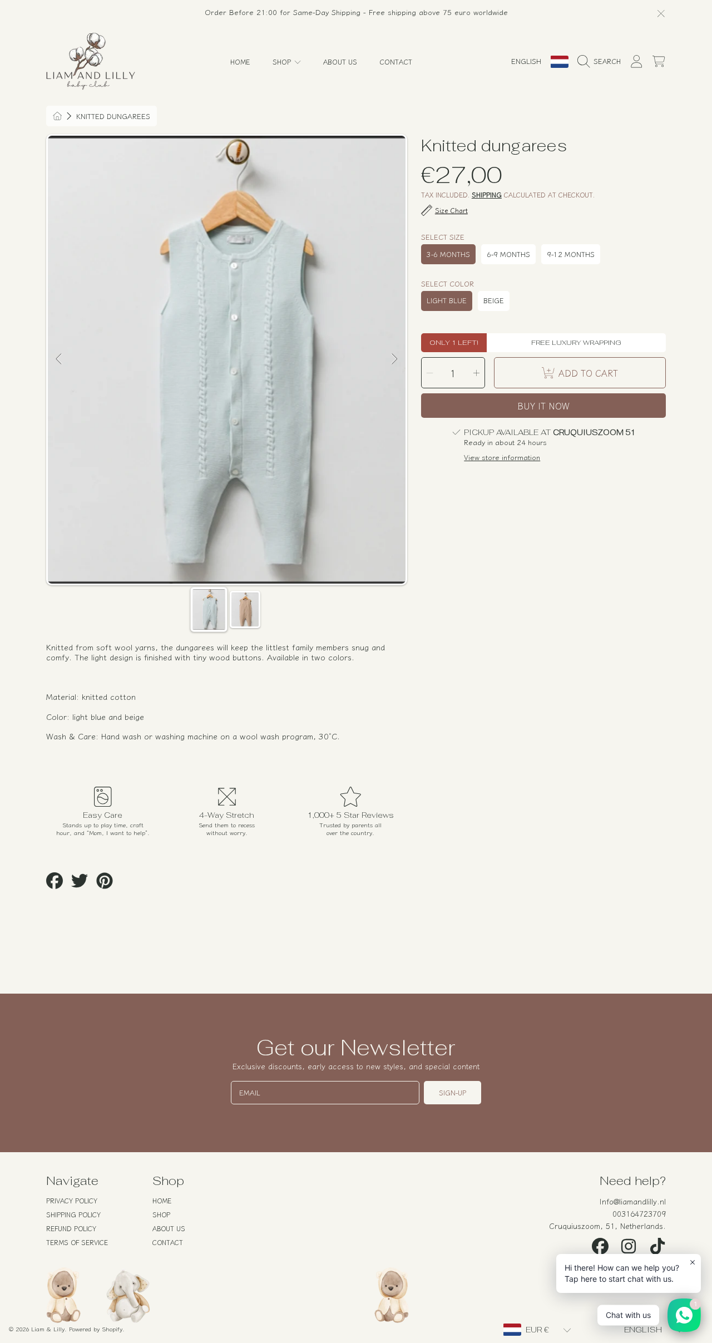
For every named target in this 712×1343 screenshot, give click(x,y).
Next (394, 359)
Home (161, 1200)
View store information (502, 457)
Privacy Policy (71, 1200)
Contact (167, 1242)
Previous (59, 359)
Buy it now (543, 405)
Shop (283, 61)
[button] (601, 62)
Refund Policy (71, 1228)
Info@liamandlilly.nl (633, 1201)
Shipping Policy (73, 1214)
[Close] (661, 13)
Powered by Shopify (95, 1328)
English (526, 61)
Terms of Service (77, 1242)
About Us (168, 1228)
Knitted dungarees (113, 116)
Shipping (487, 195)
